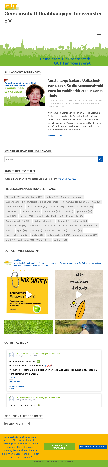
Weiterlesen (55, 135)
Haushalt (26, 216)
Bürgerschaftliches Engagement (45, 201)
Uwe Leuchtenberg (17, 235)
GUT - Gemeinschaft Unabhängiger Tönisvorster (38, 353)
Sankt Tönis (37, 225)
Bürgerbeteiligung (71, 196)
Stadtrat (35, 230)
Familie (87, 206)
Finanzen (12, 211)
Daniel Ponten (73, 100)
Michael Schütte (44, 220)
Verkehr (38, 235)
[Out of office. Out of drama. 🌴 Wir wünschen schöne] (79, 294)
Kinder (57, 216)
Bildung (52, 196)
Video (17, 381)
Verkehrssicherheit (58, 235)
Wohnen (60, 239)
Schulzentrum (72, 225)
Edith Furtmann (37, 206)
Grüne (67, 211)
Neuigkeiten (58, 106)
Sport (22, 230)
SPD (10, 230)
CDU (96, 201)
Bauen (37, 196)
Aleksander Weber (17, 196)
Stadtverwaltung (56, 230)
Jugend (42, 216)
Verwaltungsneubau (85, 235)
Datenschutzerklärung (92, 447)
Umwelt (75, 230)
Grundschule (51, 211)
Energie (72, 206)
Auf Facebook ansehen (16, 386)
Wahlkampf (26, 239)
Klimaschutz (74, 216)
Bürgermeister (15, 201)
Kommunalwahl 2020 (18, 220)
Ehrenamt (57, 206)
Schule (54, 225)
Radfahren (79, 220)
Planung (63, 220)
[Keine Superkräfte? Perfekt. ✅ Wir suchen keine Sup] (28, 294)
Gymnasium (84, 211)
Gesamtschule (31, 211)
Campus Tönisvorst (78, 201)
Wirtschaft (43, 239)
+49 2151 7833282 (67, 178)
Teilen (13, 388)
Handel (11, 216)
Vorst (10, 239)
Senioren (91, 225)
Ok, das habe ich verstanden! (59, 446)
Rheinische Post (16, 225)
